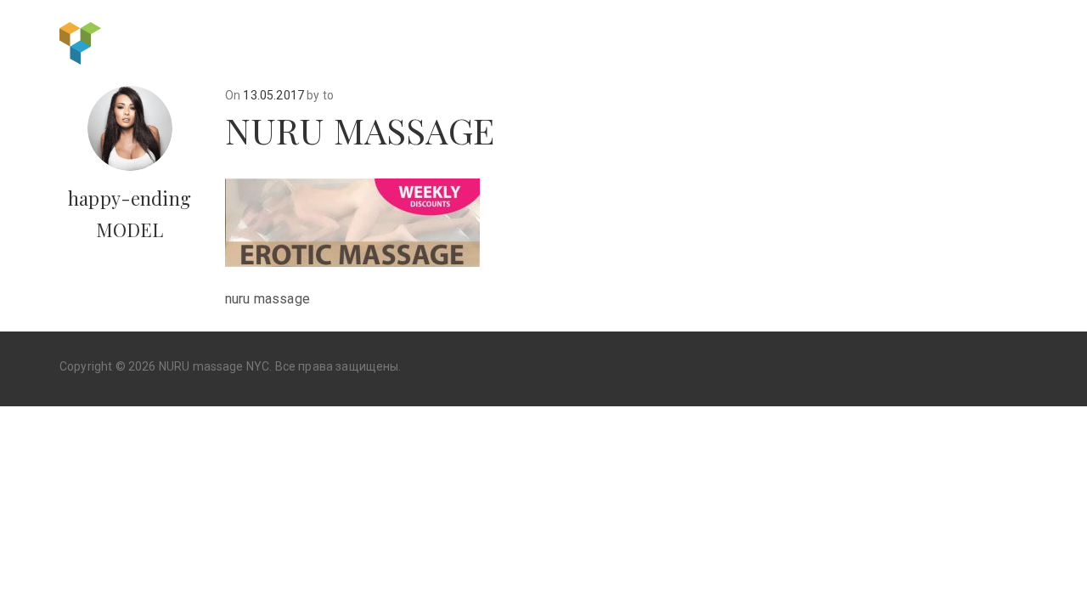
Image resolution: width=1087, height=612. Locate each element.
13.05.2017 (273, 95)
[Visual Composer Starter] (80, 41)
